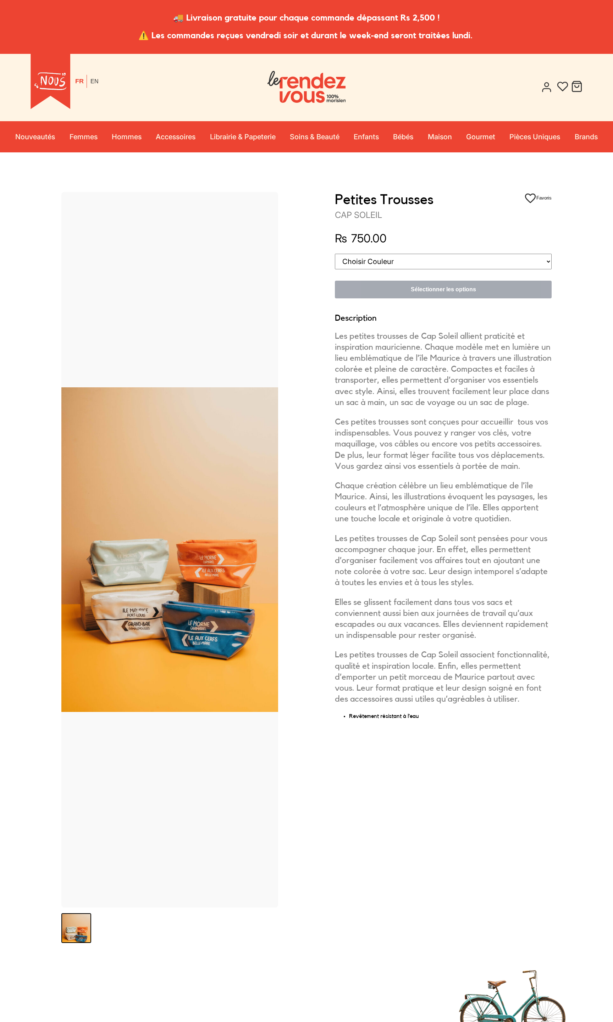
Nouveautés (35, 137)
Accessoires (175, 137)
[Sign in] (546, 87)
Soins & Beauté (314, 137)
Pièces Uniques (534, 137)
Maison (440, 137)
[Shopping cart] (576, 87)
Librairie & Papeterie (243, 137)
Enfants (366, 137)
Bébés (403, 137)
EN (94, 81)
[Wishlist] (562, 87)
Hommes (127, 137)
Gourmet (480, 137)
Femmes (84, 137)
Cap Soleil (358, 215)
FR (79, 81)
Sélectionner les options (443, 289)
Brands (586, 137)
